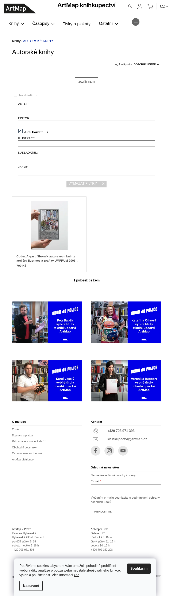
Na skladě (28, 95)
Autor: (23, 104)
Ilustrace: (26, 138)
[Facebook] (95, 451)
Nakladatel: (28, 152)
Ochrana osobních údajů (27, 453)
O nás (15, 429)
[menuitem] (16, 24)
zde (76, 575)
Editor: (24, 118)
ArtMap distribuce (23, 459)
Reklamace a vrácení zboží (29, 441)
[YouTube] (123, 451)
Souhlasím (138, 568)
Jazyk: (23, 167)
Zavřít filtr (86, 81)
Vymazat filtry (83, 183)
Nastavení (31, 586)
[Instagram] (109, 451)
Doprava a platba (22, 435)
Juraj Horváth (36, 131)
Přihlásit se (103, 511)
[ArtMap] (20, 8)
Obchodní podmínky (24, 447)
